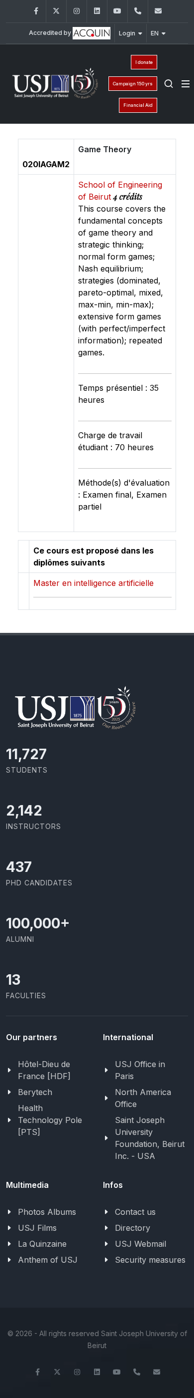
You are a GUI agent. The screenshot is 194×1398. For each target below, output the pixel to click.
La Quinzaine (42, 1244)
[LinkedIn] (97, 11)
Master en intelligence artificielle (93, 583)
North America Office (143, 1098)
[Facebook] (36, 11)
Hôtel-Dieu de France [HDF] (44, 1070)
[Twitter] (56, 11)
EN (155, 33)
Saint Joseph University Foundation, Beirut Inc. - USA (150, 1138)
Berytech (35, 1092)
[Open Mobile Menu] (186, 84)
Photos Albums (47, 1212)
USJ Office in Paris (140, 1070)
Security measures (150, 1260)
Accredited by (51, 32)
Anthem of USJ (48, 1260)
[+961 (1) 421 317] (138, 11)
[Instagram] (77, 11)
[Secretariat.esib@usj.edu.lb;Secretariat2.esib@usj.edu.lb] (158, 11)
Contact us (135, 1212)
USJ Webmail (140, 1244)
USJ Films (37, 1228)
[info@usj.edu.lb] (157, 1372)
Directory (132, 1228)
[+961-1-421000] (137, 1372)
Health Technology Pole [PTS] (50, 1120)
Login (127, 33)
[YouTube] (117, 11)
